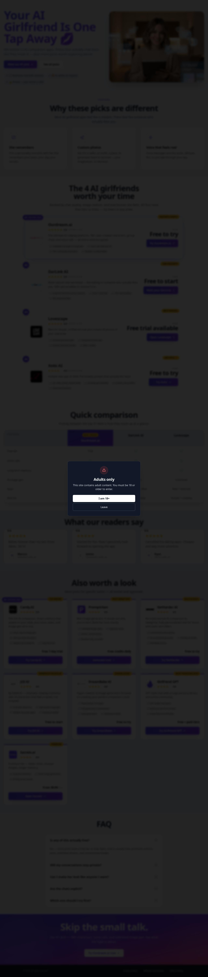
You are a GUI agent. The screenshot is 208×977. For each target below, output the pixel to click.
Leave (104, 507)
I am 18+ (104, 498)
